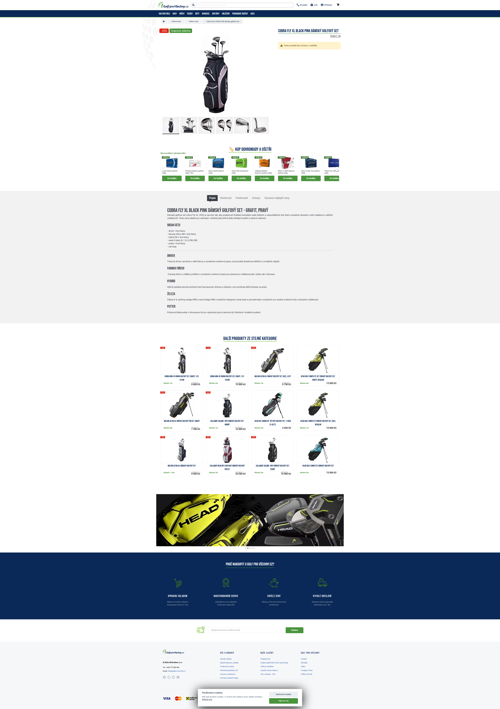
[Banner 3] (250, 548)
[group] (250, 169)
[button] (162, 75)
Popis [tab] (212, 197)
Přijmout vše (284, 701)
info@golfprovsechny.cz (177, 671)
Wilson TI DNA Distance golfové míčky (286, 172)
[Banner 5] (254, 548)
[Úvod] (164, 21)
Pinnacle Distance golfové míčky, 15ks (194, 172)
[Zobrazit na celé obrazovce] (162, 38)
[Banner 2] (248, 548)
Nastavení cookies (283, 694)
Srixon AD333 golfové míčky (169, 172)
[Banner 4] (252, 548)
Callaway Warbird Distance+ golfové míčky (263, 172)
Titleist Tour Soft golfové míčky (332, 172)
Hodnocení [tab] (242, 197)
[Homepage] (173, 5)
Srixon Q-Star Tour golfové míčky (310, 172)
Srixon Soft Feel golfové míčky (240, 172)
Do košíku (171, 178)
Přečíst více (207, 699)
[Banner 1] (245, 548)
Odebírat (294, 630)
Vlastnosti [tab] (226, 197)
